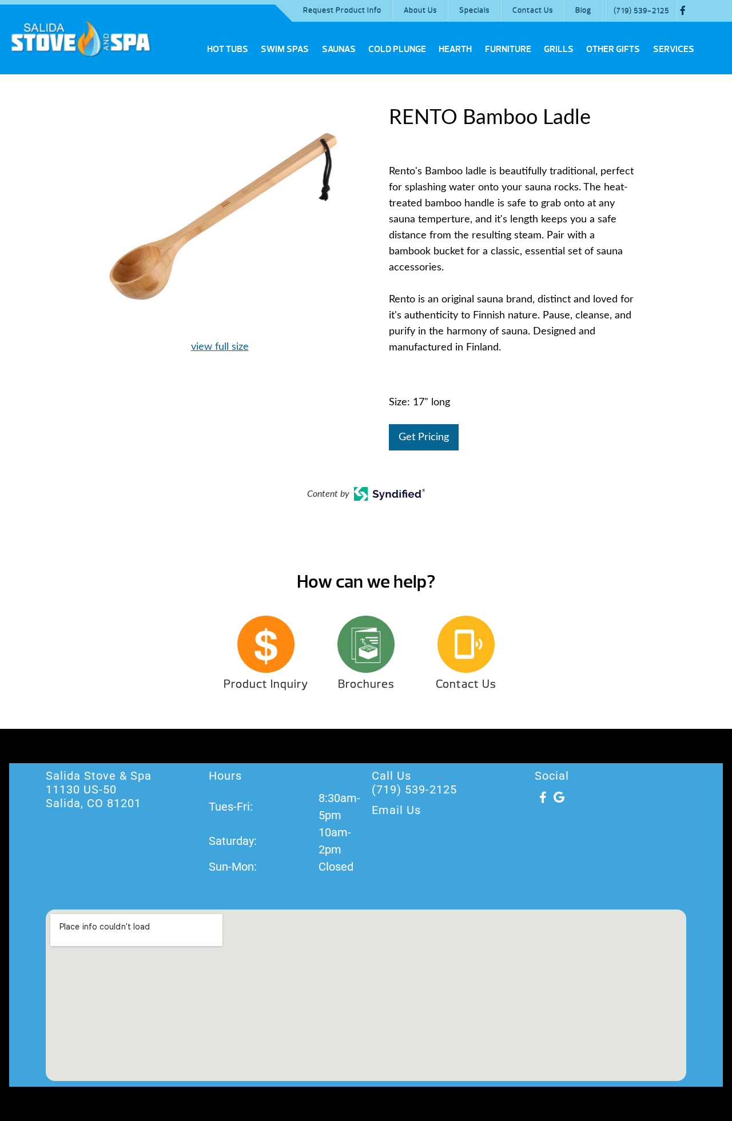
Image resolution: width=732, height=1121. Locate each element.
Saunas (339, 49)
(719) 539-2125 (641, 10)
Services (673, 49)
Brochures (366, 684)
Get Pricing (424, 437)
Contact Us (532, 10)
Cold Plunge (397, 49)
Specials (474, 10)
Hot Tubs (227, 49)
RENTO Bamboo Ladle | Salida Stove (80, 38)
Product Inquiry (266, 684)
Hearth (455, 49)
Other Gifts (613, 49)
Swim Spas (285, 49)
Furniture (508, 49)
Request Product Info (342, 10)
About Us (420, 10)
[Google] (559, 797)
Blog (583, 10)
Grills (559, 49)
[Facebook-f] (543, 797)
